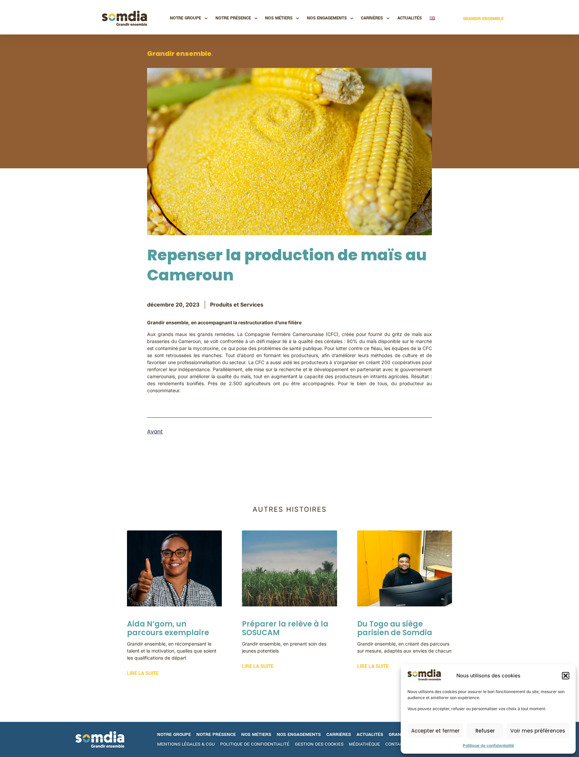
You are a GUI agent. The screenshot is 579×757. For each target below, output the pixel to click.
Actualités (409, 18)
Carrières (372, 18)
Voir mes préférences (537, 730)
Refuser (485, 730)
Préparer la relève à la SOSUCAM (285, 628)
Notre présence (233, 18)
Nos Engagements (327, 18)
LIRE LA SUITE (142, 673)
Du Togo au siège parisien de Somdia (394, 628)
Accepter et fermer (435, 730)
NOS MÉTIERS (279, 18)
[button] (565, 675)
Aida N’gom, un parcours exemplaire (168, 628)
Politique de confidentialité (488, 745)
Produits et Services (236, 304)
